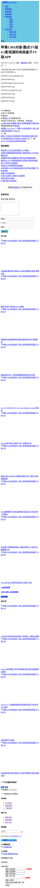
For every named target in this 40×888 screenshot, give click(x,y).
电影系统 (35, 123)
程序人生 (12, 34)
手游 (11, 27)
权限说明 (8, 820)
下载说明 (8, 808)
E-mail (3, 223)
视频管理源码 (27, 123)
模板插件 (8, 11)
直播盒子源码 (16, 123)
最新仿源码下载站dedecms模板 (12, 307)
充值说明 (8, 806)
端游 (11, 19)
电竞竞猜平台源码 (8, 178)
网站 (2, 227)
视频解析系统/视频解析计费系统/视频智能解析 (18, 158)
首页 (7, 6)
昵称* (3, 219)
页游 (11, 24)
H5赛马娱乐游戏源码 (9, 181)
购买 (6, 787)
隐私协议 (8, 817)
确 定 (7, 885)
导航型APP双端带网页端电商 (12, 166)
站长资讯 (8, 29)
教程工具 (12, 32)
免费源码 (8, 14)
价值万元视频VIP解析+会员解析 (13, 176)
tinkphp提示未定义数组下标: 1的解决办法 (16, 443)
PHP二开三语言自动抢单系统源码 (13, 141)
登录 (31, 121)
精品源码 (8, 9)
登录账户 (16, 187)
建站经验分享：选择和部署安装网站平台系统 (18, 375)
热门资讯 (12, 37)
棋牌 (11, 22)
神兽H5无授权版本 (8, 173)
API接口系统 (5, 123)
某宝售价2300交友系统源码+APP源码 (15, 150)
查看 (2, 787)
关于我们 (8, 803)
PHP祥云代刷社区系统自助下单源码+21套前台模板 (20, 636)
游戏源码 (8, 17)
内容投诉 (16, 126)
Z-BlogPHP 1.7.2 (16, 836)
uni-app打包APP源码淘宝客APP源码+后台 (16, 583)
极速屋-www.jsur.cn (8, 128)
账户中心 (8, 822)
